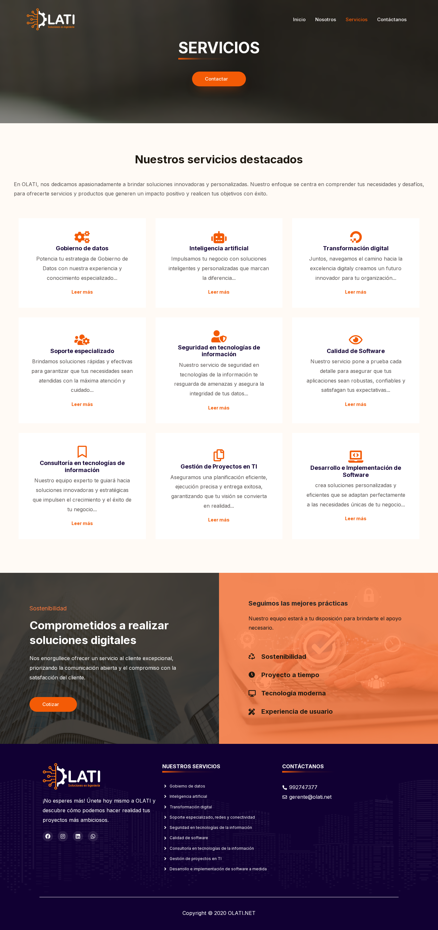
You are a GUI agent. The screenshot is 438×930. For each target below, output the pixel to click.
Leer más (82, 292)
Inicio (299, 19)
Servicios (356, 19)
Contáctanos (392, 19)
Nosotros (325, 19)
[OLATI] (51, 19)
